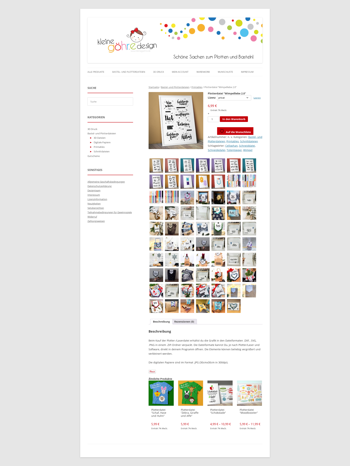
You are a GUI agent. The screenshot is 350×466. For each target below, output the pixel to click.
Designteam (94, 190)
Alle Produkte (96, 71)
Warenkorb (203, 71)
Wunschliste (225, 71)
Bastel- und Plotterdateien (128, 71)
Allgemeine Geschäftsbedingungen (106, 181)
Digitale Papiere (102, 142)
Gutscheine (94, 156)
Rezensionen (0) (184, 321)
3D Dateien (100, 137)
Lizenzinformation (97, 199)
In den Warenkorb (233, 119)
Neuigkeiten (94, 203)
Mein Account (180, 71)
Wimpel (247, 150)
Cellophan (231, 145)
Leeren (257, 97)
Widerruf (92, 216)
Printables (196, 87)
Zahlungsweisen (96, 221)
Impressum (247, 71)
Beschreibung (161, 321)
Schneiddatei (247, 145)
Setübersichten (96, 208)
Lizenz (212, 97)
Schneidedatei (216, 150)
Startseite (154, 87)
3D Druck (158, 71)
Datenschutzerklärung (100, 186)
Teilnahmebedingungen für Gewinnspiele (110, 212)
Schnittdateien (249, 141)
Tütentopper (234, 150)
